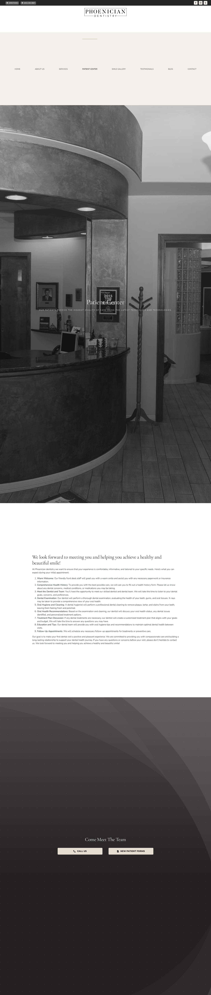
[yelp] (205, 3)
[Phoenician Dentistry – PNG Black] (105, 9)
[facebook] (196, 3)
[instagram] (200, 3)
